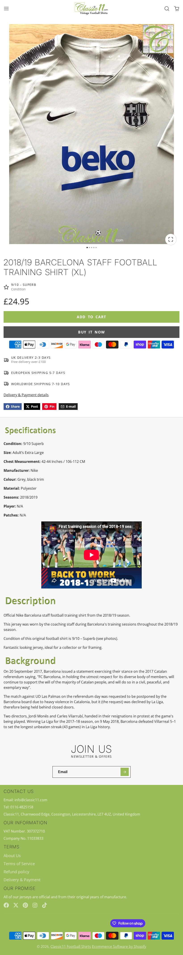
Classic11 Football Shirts (70, 946)
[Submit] (125, 772)
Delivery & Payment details (26, 394)
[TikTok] (45, 905)
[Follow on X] (16, 905)
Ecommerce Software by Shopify (119, 946)
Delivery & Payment (22, 879)
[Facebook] (6, 905)
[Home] (91, 8)
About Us (12, 855)
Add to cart (91, 316)
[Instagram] (35, 905)
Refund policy (16, 871)
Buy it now (91, 332)
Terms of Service (19, 863)
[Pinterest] (25, 905)
